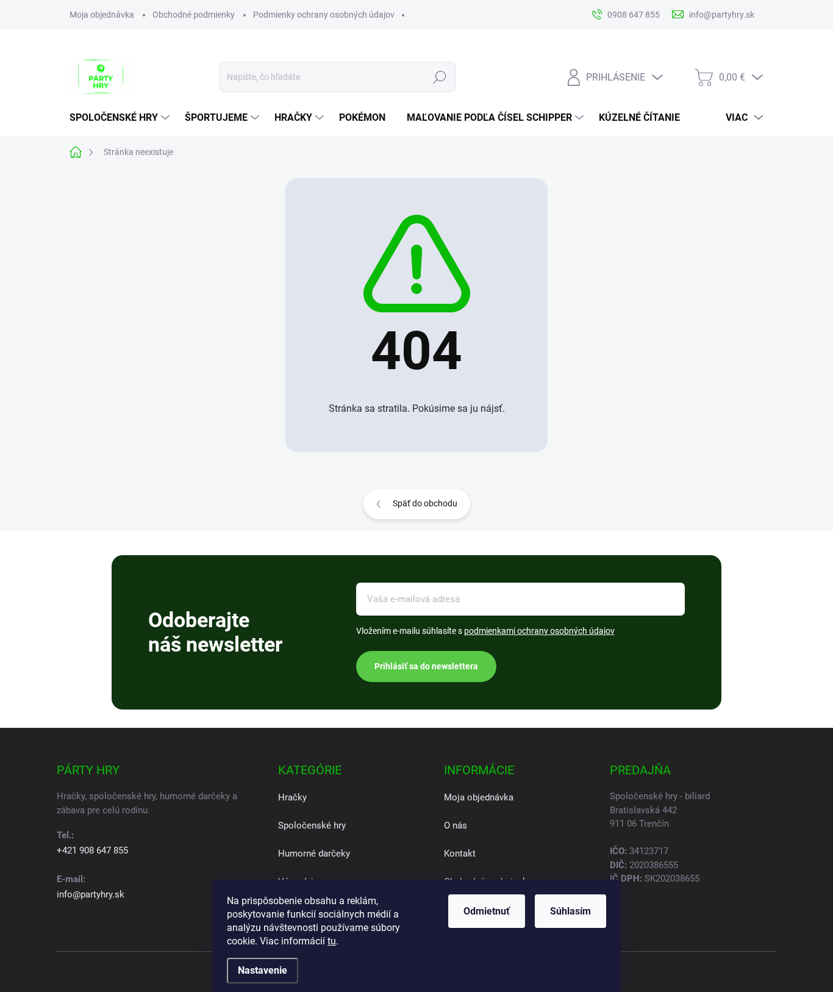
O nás (455, 825)
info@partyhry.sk (90, 894)
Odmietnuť (486, 911)
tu (331, 941)
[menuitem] (121, 117)
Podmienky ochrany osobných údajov (324, 15)
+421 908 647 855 (92, 850)
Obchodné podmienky (193, 15)
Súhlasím (570, 911)
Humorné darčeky (314, 853)
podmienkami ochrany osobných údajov (539, 631)
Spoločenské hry (312, 825)
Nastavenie (262, 970)
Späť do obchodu (425, 503)
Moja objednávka (102, 15)
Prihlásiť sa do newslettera (426, 666)
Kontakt (460, 853)
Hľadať (440, 77)
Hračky (292, 797)
